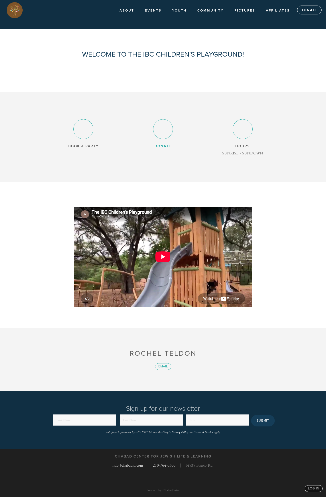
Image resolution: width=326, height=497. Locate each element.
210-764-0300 (164, 465)
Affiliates (278, 10)
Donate (309, 10)
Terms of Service (203, 432)
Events (153, 10)
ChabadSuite (171, 490)
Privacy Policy (179, 432)
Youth (179, 10)
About (127, 10)
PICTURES (244, 10)
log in (313, 488)
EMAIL (163, 366)
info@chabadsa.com (127, 465)
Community (210, 10)
